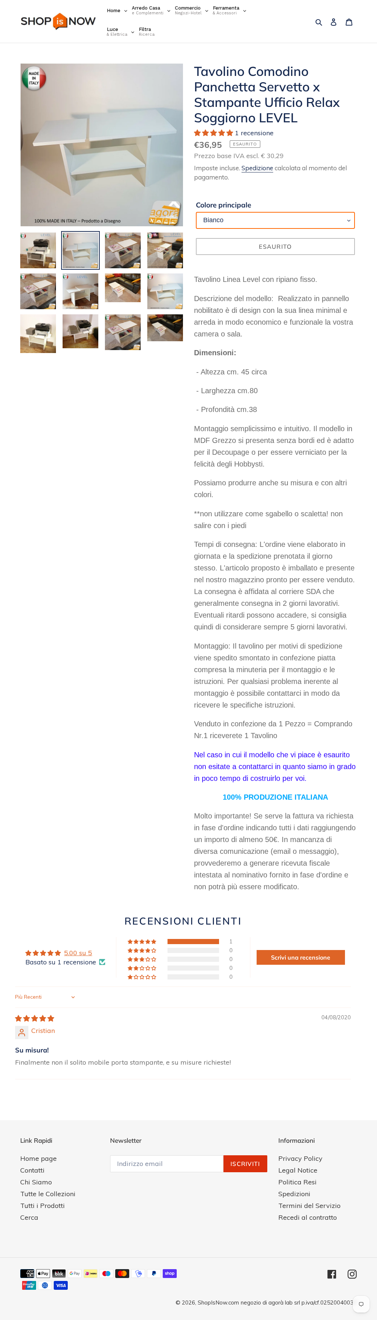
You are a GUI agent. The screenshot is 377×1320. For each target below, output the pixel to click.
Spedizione (257, 168)
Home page (38, 1158)
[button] (214, 133)
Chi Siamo (36, 1182)
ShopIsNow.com (218, 1302)
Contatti (32, 1170)
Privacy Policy (300, 1158)
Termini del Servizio (309, 1205)
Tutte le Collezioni (47, 1194)
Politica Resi (297, 1182)
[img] (34, 1018)
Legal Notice (297, 1170)
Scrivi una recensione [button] (300, 957)
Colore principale (223, 204)
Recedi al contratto (307, 1217)
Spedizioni (294, 1194)
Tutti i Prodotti (42, 1205)
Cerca (29, 1217)
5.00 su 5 (78, 953)
